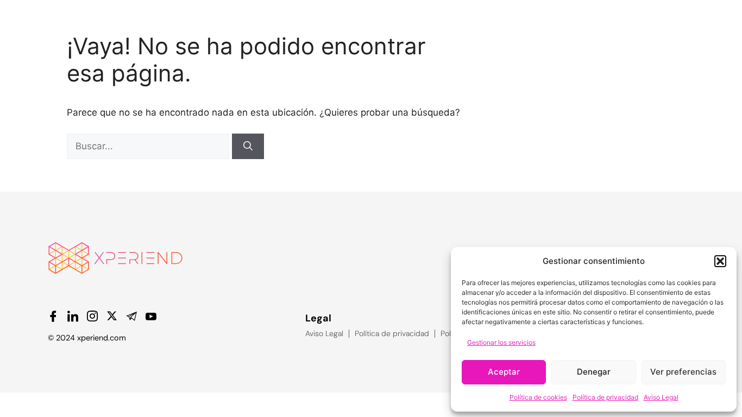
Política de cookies (538, 397)
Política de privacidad (605, 397)
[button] (720, 261)
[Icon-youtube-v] (151, 316)
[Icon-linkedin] (72, 316)
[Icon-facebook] (53, 316)
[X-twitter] (111, 316)
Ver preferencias (683, 372)
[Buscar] (248, 147)
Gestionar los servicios (501, 342)
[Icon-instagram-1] (92, 316)
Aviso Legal (661, 397)
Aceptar (504, 372)
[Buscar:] (149, 146)
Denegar (594, 372)
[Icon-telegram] (131, 316)
